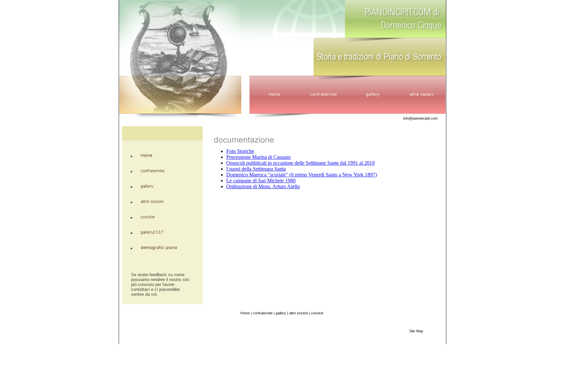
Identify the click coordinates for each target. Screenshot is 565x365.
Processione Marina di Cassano (258, 157)
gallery (281, 313)
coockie (317, 313)
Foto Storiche (240, 151)
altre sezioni (298, 313)
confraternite (263, 313)
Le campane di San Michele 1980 (261, 180)
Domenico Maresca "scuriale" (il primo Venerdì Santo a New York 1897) (301, 174)
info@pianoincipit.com (420, 118)
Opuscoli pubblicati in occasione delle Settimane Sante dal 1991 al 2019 (300, 163)
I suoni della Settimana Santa (256, 169)
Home (245, 313)
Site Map (416, 331)
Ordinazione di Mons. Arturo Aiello (263, 186)
